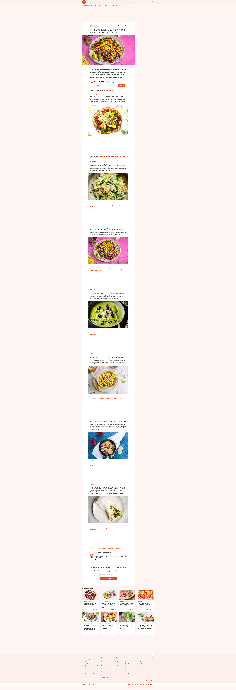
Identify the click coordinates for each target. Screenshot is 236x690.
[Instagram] (95, 559)
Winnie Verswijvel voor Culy (97, 137)
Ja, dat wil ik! (108, 578)
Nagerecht (103, 673)
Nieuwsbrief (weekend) (90, 667)
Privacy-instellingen (148, 680)
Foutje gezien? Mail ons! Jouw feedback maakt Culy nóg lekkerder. (106, 548)
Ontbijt (102, 661)
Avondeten (103, 665)
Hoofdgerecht (104, 669)
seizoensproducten (94, 293)
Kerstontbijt (138, 665)
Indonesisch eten (129, 667)
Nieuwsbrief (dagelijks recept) (91, 665)
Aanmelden (122, 85)
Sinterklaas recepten (140, 659)
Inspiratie (136, 2)
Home (83, 5)
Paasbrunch (138, 669)
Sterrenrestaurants (116, 667)
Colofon (87, 663)
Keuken (128, 2)
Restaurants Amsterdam (117, 659)
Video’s (151, 657)
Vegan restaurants (116, 669)
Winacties (87, 669)
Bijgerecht (103, 671)
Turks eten (127, 663)
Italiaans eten (128, 665)
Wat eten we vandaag (117, 2)
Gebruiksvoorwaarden (90, 673)
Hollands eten (128, 675)
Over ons (87, 661)
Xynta (151, 684)
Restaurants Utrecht (116, 661)
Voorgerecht (104, 667)
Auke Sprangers (95, 25)
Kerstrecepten (104, 659)
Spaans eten (128, 669)
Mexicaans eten (128, 659)
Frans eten (127, 673)
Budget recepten (105, 675)
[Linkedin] (96, 559)
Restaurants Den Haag (116, 665)
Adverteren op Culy (89, 671)
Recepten (106, 2)
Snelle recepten (104, 677)
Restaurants (145, 2)
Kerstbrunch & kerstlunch (141, 663)
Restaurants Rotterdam (117, 663)
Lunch (102, 663)
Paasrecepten (139, 667)
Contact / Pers (88, 659)
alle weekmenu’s (108, 90)
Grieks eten (127, 661)
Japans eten (128, 671)
